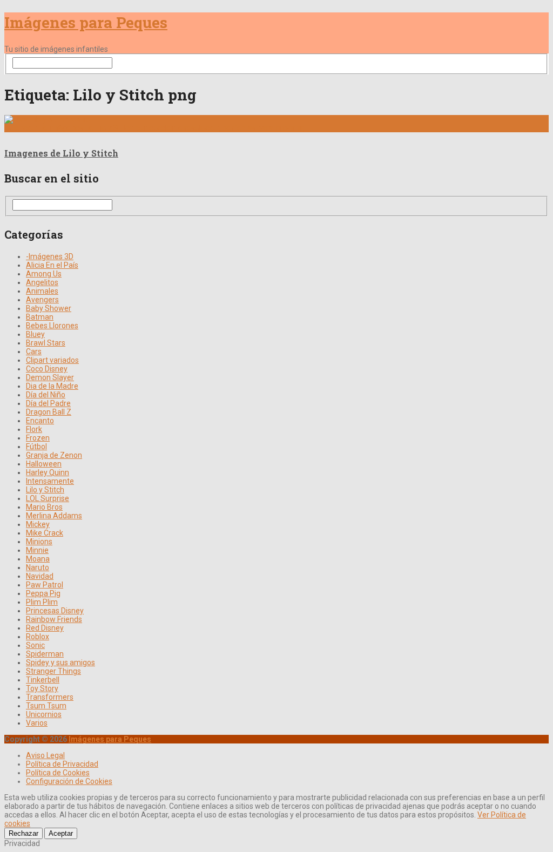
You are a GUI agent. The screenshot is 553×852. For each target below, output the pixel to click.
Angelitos (42, 282)
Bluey (35, 334)
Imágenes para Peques (85, 22)
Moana (38, 559)
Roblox (37, 636)
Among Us (44, 273)
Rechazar (23, 833)
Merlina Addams (54, 515)
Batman (39, 317)
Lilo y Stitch (45, 489)
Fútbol (36, 446)
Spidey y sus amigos (60, 662)
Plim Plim (42, 602)
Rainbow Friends (54, 619)
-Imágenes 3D (49, 256)
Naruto (37, 567)
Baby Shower (48, 308)
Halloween (44, 463)
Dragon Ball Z (48, 412)
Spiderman (45, 654)
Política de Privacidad (62, 764)
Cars (34, 351)
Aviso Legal (45, 755)
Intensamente (50, 481)
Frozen (38, 438)
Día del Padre (48, 403)
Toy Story (42, 688)
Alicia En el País (52, 265)
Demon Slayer (50, 377)
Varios (37, 723)
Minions (39, 541)
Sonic (35, 645)
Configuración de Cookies (69, 781)
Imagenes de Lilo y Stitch (61, 153)
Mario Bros (44, 507)
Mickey (38, 524)
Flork (34, 429)
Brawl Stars (45, 343)
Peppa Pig (43, 593)
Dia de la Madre (52, 386)
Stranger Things (53, 671)
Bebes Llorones (52, 325)
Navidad (39, 576)
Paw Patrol (44, 584)
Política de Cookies (58, 772)
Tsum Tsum (46, 705)
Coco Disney (47, 368)
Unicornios (44, 714)
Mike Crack (44, 533)
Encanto (40, 420)
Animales (42, 291)
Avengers (42, 299)
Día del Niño (45, 394)
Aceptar (61, 833)
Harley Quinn (47, 472)
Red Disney (45, 628)
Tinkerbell (42, 679)
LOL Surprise (47, 498)
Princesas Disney (55, 610)
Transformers (49, 697)
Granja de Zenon (54, 455)
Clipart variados (52, 360)
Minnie (37, 550)
